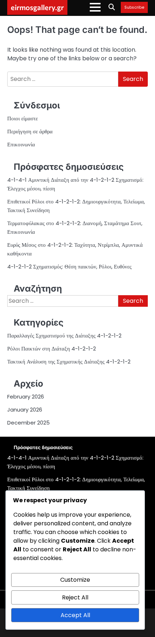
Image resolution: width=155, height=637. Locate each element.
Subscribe (134, 7)
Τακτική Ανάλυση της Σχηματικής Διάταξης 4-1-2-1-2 (68, 361)
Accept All (75, 615)
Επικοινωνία (21, 144)
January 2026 (24, 409)
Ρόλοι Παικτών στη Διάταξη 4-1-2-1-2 (51, 348)
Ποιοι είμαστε (22, 118)
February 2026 (25, 396)
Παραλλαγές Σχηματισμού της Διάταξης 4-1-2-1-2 (64, 335)
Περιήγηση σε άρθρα (30, 131)
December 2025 (28, 422)
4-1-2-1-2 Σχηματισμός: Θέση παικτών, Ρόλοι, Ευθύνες (69, 266)
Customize (75, 580)
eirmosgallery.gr (37, 7)
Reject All (75, 597)
